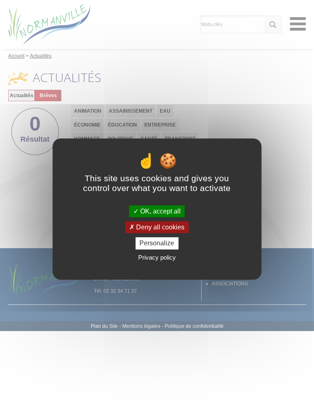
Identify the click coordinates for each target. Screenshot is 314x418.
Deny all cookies (159, 227)
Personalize (156, 243)
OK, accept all (160, 211)
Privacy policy (157, 257)
